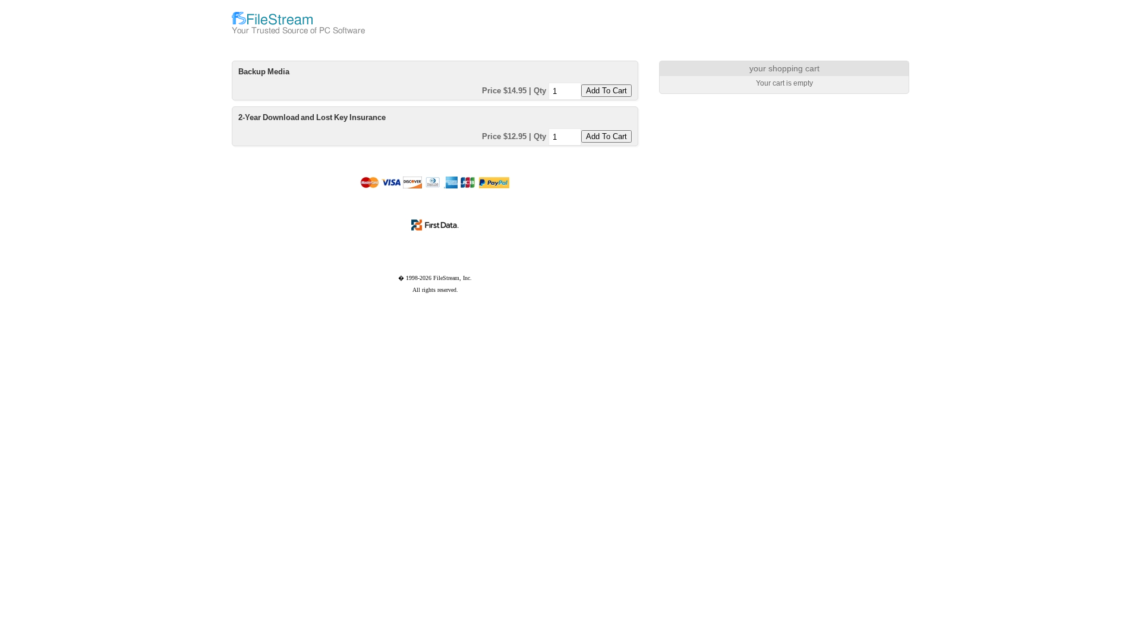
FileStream (279, 20)
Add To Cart (606, 90)
